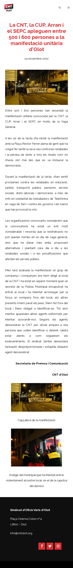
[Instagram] (58, 546)
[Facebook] (41, 546)
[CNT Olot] (9, 7)
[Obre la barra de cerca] (59, 7)
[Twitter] (50, 546)
